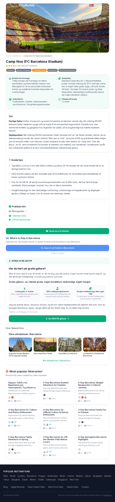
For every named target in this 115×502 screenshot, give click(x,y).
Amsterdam (53, 476)
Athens (33, 479)
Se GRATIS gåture (57, 318)
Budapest (97, 476)
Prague (42, 476)
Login (82, 5)
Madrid (79, 476)
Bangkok (16, 479)
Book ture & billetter (59, 231)
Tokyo (6, 479)
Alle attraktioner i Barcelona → (58, 360)
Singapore (63, 479)
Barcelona (17, 56)
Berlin (62, 476)
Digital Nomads (18, 487)
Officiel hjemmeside (21, 219)
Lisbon (88, 476)
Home (8, 56)
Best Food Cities (55, 487)
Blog (5, 487)
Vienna (70, 476)
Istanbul (107, 476)
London (21, 476)
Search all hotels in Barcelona (59, 248)
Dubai (24, 479)
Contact (85, 487)
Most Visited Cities (36, 487)
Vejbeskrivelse (19, 216)
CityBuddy (27, 5)
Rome (12, 476)
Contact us (107, 495)
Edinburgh (51, 479)
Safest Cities (72, 487)
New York (74, 479)
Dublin (41, 479)
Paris (5, 476)
